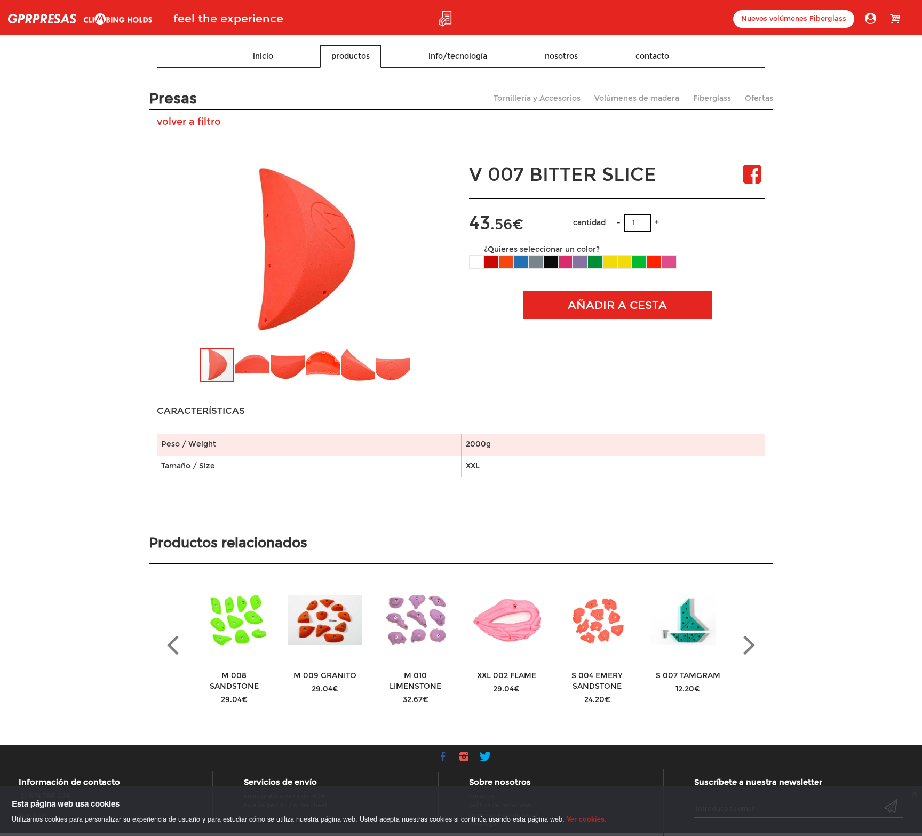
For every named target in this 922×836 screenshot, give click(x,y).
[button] (429, 250)
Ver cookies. (587, 819)
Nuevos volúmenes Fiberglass (793, 18)
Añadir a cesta (617, 305)
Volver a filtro (189, 122)
